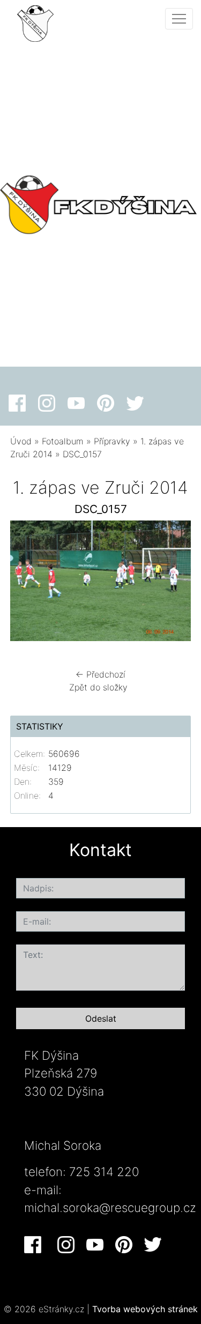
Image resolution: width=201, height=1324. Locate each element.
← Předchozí (100, 674)
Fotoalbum (63, 441)
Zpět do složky (98, 687)
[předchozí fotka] (28, 583)
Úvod (21, 441)
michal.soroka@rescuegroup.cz (110, 1207)
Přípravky (112, 441)
